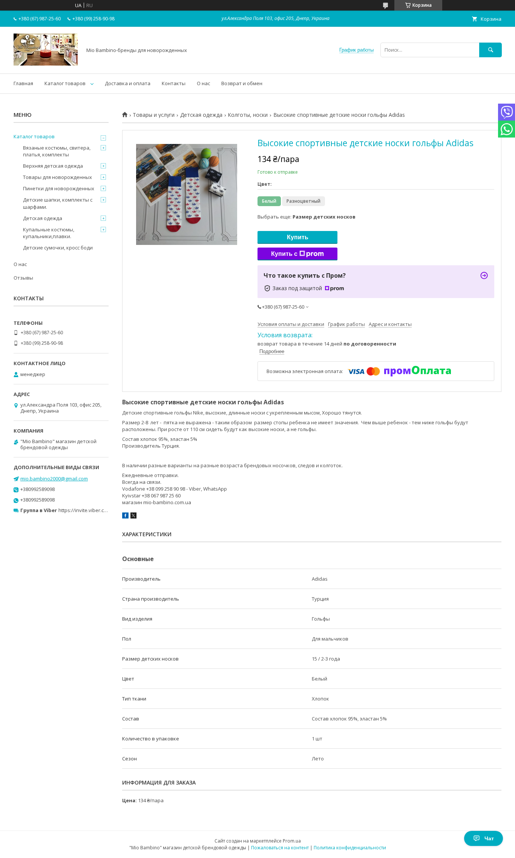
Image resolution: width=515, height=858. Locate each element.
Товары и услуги (154, 115)
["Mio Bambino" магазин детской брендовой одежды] (46, 63)
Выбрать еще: (307, 216)
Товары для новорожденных (57, 177)
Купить (297, 237)
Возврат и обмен (241, 83)
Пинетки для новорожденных (58, 188)
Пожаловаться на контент (280, 847)
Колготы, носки (248, 115)
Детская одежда (201, 115)
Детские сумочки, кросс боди (58, 247)
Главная (23, 83)
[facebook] (125, 516)
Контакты (173, 83)
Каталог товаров (65, 83)
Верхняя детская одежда (53, 165)
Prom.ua (292, 841)
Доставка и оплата (127, 83)
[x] (133, 516)
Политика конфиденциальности (350, 847)
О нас (203, 83)
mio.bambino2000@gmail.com (54, 479)
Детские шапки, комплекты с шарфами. (57, 203)
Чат (489, 838)
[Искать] (490, 50)
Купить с (284, 254)
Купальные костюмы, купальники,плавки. (48, 233)
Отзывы (23, 277)
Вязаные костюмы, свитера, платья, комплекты (56, 151)
